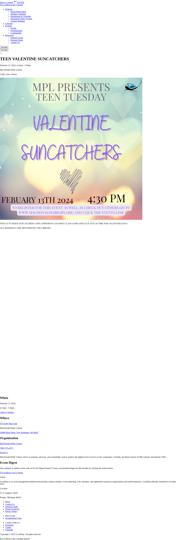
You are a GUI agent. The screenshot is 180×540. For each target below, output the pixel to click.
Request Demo (17, 40)
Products (9, 9)
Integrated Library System (21, 19)
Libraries (9, 23)
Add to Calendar (7, 412)
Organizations (16, 30)
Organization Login (13, 518)
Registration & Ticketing (21, 16)
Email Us (4, 452)
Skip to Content (12, 2)
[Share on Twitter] (79, 392)
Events (13, 28)
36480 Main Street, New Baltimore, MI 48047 (19, 432)
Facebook (9, 525)
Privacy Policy (11, 511)
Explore (8, 26)
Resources (9, 35)
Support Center (17, 38)
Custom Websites (18, 21)
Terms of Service (12, 509)
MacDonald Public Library (11, 443)
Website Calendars (18, 14)
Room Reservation (18, 12)
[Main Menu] (1, 53)
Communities (16, 33)
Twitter (8, 527)
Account (4, 47)
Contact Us (15, 42)
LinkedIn (9, 530)
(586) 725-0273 (6, 448)
